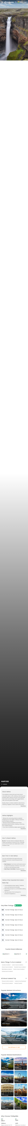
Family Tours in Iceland (18, 969)
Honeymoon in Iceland (7, 971)
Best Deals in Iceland (7, 969)
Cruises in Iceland (6, 964)
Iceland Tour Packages (20, 981)
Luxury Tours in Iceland (17, 964)
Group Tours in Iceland (7, 967)
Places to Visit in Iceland (7, 981)
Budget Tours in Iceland (20, 967)
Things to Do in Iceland (7, 983)
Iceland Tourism (18, 983)
